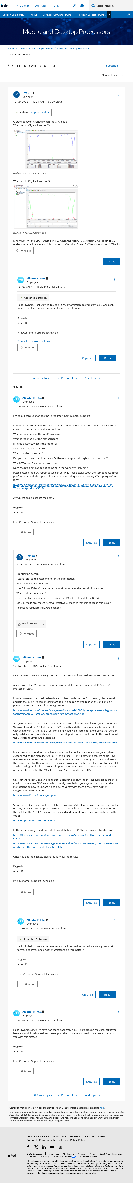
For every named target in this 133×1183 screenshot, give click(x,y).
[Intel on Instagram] (60, 1147)
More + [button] (56, 5)
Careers (101, 1136)
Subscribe (112, 65)
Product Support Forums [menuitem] (91, 14)
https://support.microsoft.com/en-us (34, 820)
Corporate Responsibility (41, 1140)
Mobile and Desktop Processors (73, 48)
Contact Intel (59, 1136)
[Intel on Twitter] (36, 1147)
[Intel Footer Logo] (12, 1155)
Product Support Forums (41, 48)
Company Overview (38, 1136)
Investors (89, 1136)
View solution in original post (34, 341)
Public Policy (77, 1140)
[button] (118, 94)
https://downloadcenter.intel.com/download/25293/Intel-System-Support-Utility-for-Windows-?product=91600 (63, 486)
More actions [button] (109, 75)
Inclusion (63, 1140)
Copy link (87, 358)
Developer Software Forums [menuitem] (57, 14)
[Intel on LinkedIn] (44, 1147)
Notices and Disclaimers (104, 1165)
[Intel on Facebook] (28, 1147)
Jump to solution (34, 112)
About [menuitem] (34, 14)
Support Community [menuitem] (13, 14)
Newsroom (75, 1136)
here (102, 1107)
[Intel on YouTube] (52, 1147)
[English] (82, 5)
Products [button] (23, 5)
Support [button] (40, 5)
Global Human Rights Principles (49, 1170)
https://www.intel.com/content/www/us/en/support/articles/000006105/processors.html (65, 742)
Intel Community (16, 48)
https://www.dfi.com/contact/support (34, 795)
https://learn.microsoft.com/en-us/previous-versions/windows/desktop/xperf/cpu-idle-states (63, 836)
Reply (111, 261)
